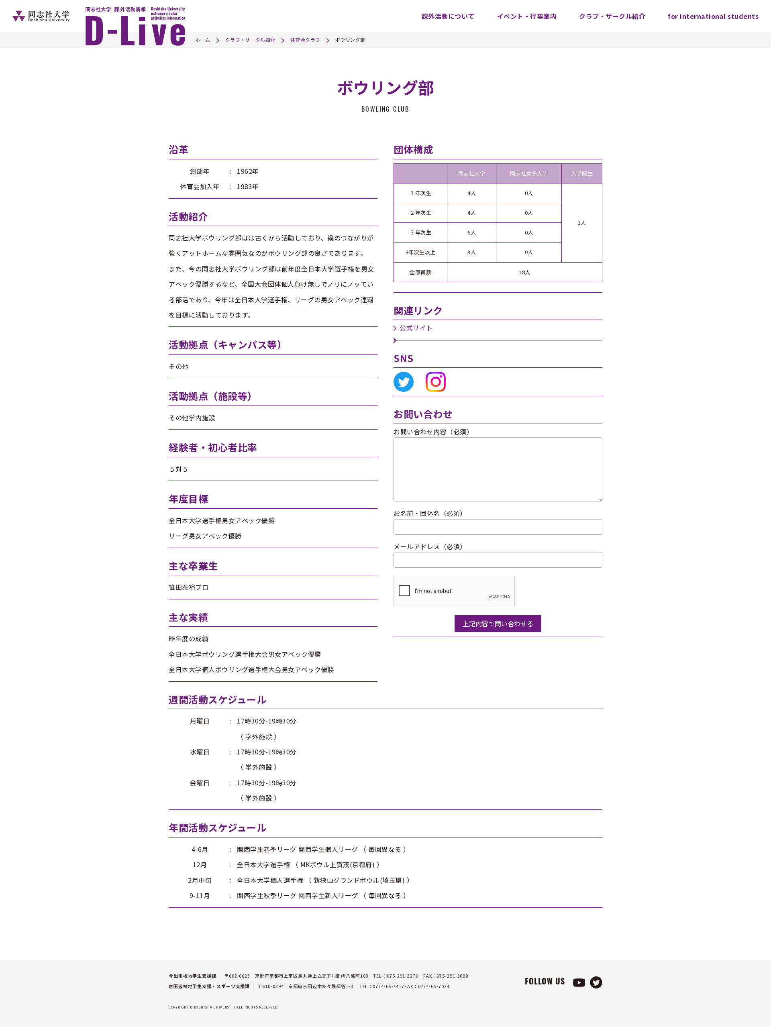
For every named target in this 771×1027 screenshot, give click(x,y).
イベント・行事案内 (527, 16)
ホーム (202, 39)
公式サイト (416, 328)
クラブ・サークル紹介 (612, 16)
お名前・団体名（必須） (430, 513)
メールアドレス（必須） (430, 546)
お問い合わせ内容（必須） (433, 431)
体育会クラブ (305, 39)
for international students (713, 16)
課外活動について (448, 16)
